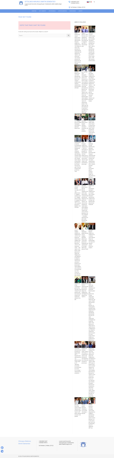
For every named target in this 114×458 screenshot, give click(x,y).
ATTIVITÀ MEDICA (52, 10)
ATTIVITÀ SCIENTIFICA (62, 10)
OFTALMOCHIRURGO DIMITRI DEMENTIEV (40, 2)
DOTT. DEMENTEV (42, 10)
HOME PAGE (34, 10)
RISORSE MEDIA (73, 10)
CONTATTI (80, 10)
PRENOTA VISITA (2, 447)
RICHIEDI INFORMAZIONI (2, 451)
